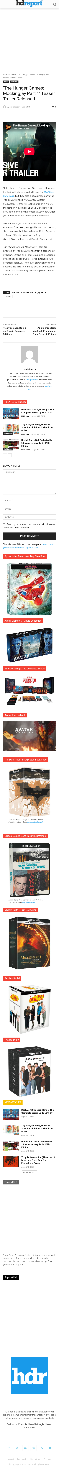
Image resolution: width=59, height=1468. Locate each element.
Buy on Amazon (28, 902)
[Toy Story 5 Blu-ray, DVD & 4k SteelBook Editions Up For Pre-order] (11, 428)
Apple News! (28, 1424)
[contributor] (5, 106)
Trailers (14, 82)
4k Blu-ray (8, 418)
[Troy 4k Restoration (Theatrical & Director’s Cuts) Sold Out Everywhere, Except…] (11, 1161)
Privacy (47, 1459)
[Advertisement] (29, 39)
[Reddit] (34, 1448)
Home (6, 74)
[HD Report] (29, 3)
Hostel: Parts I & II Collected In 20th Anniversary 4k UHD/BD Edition (36, 443)
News (13, 74)
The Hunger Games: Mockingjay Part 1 (29, 292)
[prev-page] (5, 455)
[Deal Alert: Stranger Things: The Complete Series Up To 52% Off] (11, 413)
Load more (28, 1172)
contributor (14, 107)
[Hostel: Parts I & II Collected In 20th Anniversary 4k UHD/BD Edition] (11, 444)
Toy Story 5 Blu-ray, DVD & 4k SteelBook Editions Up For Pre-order (37, 427)
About (11, 1459)
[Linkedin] (25, 1448)
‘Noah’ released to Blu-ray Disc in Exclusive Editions (15, 331)
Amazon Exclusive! (35, 822)
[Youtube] (50, 1448)
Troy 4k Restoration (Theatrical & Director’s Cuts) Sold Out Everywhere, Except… (38, 1160)
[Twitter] (42, 1448)
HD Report (25, 416)
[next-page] (10, 455)
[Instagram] (17, 1448)
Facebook (29, 1427)
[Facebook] (9, 1448)
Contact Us (22, 1459)
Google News (32, 380)
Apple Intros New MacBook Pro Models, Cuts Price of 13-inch (44, 331)
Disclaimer (35, 1459)
